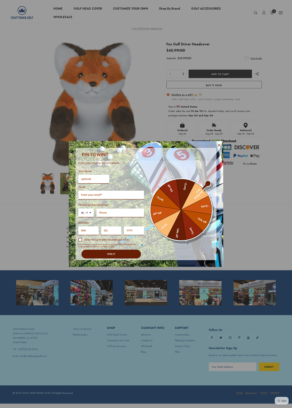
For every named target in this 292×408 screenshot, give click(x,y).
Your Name (84, 171)
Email (81, 187)
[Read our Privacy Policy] (142, 245)
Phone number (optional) (93, 205)
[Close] (219, 145)
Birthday (83, 222)
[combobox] (86, 213)
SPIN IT (111, 254)
